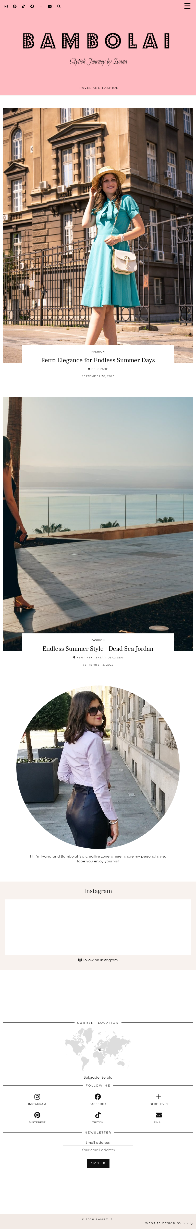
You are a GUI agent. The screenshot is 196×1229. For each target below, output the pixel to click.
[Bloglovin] (41, 6)
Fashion (98, 351)
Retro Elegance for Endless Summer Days (98, 360)
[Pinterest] (15, 6)
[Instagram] (6, 6)
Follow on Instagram (100, 960)
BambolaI (104, 1219)
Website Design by (169, 1223)
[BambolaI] (98, 44)
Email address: (98, 1142)
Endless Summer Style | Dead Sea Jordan (98, 649)
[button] (189, 6)
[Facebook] (32, 6)
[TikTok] (23, 6)
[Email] (50, 6)
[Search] (59, 6)
